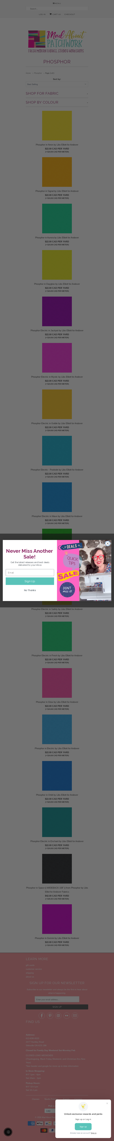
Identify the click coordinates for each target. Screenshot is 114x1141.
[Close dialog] (107, 543)
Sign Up (30, 581)
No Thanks (30, 590)
